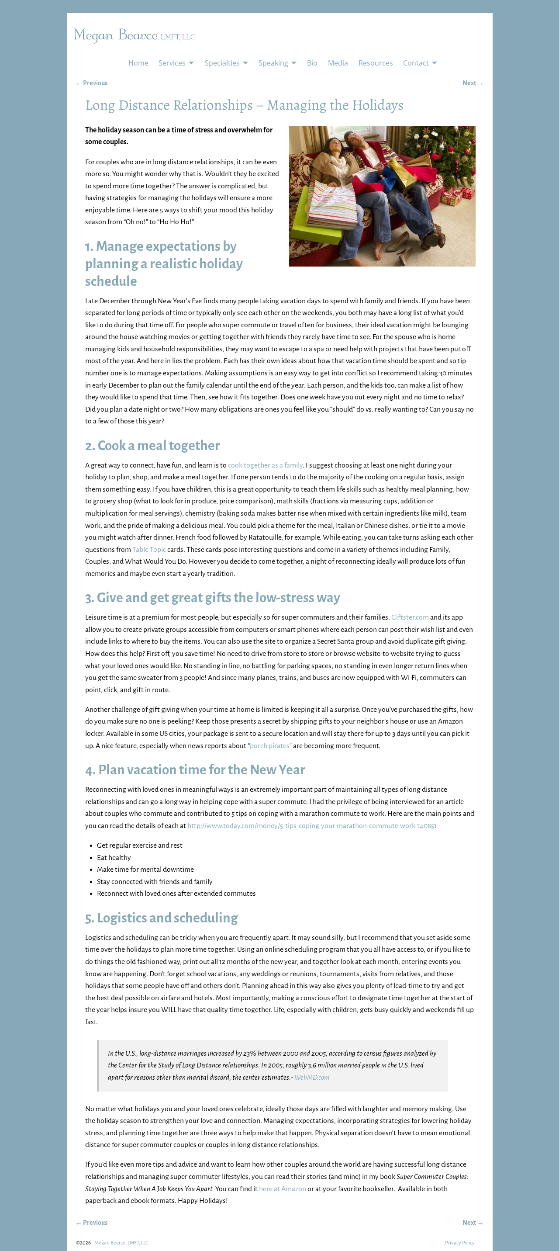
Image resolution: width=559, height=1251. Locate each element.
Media (338, 63)
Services (172, 63)
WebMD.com (312, 1077)
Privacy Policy (460, 1243)
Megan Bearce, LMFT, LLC (121, 1243)
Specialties (222, 63)
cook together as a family (265, 465)
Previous (91, 83)
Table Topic (149, 550)
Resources (376, 63)
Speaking (273, 63)
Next (473, 83)
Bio (312, 63)
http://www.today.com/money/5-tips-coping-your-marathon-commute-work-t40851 (312, 826)
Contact (416, 63)
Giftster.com (410, 617)
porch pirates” (271, 746)
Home (138, 63)
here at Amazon (282, 1189)
